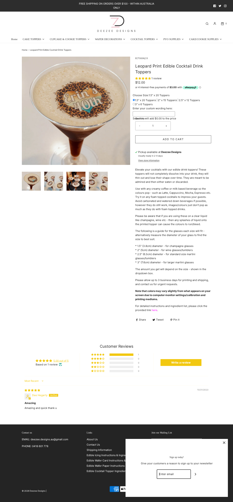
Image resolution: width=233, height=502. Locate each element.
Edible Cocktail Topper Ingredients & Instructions (116, 471)
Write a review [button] (181, 362)
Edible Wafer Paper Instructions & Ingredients (114, 465)
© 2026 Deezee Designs (33, 491)
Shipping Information (99, 450)
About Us (92, 439)
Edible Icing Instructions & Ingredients (110, 455)
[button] (31, 181)
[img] (32, 390)
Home (14, 39)
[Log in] (215, 23)
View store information (148, 160)
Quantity (140, 118)
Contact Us (93, 444)
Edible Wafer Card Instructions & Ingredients (113, 460)
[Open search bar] (207, 23)
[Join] (195, 474)
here (154, 310)
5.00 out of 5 (61, 360)
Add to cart (173, 139)
